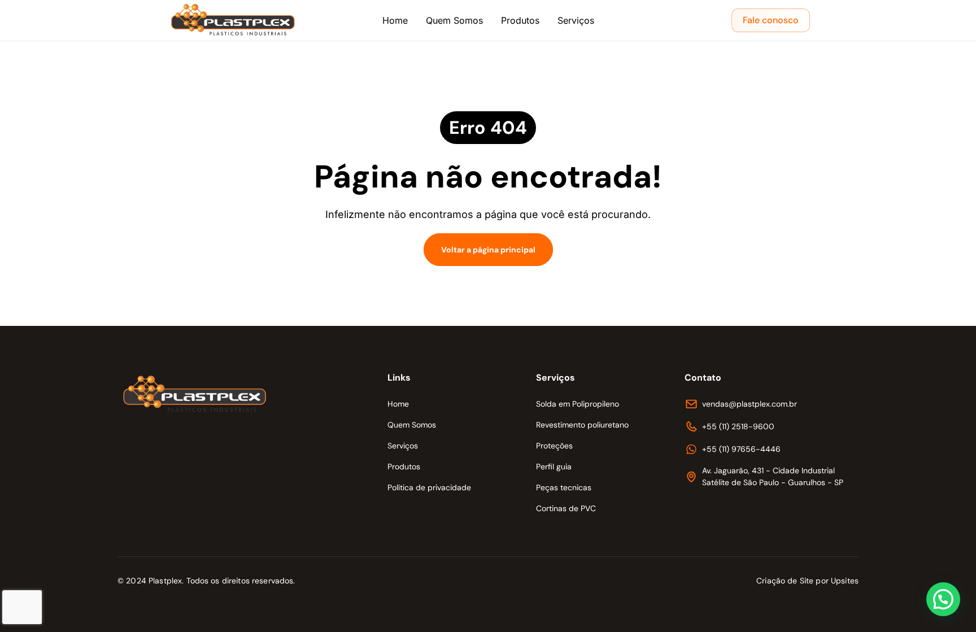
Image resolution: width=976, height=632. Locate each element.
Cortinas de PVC (566, 508)
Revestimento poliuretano (582, 425)
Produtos (520, 20)
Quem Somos (454, 20)
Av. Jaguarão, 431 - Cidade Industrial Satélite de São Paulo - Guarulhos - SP (772, 476)
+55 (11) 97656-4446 (741, 449)
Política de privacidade (429, 487)
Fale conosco (771, 20)
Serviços (575, 20)
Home (395, 20)
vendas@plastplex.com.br (749, 404)
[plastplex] (234, 20)
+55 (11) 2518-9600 (738, 426)
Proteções (554, 446)
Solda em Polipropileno (577, 404)
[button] (943, 599)
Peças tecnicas (563, 487)
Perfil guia (554, 466)
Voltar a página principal (488, 250)
